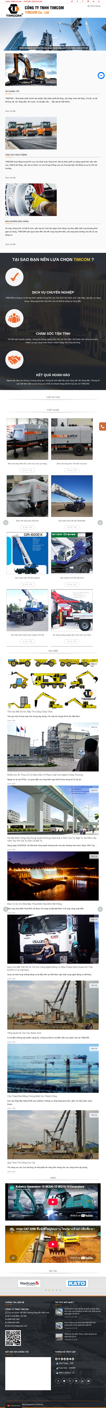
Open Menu (95, 6)
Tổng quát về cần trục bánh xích (24, 1033)
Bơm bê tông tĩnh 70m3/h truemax (72, 463)
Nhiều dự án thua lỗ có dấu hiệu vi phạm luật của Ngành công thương (45, 775)
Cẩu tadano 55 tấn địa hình (72, 578)
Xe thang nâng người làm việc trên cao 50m (72, 635)
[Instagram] (76, 1380)
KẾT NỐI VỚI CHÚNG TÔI (17, 1352)
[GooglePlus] (70, 1380)
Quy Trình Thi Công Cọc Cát (21, 1163)
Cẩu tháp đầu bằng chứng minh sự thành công (32, 1096)
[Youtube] (88, 1380)
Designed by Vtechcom (34, 1405)
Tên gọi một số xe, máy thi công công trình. (30, 711)
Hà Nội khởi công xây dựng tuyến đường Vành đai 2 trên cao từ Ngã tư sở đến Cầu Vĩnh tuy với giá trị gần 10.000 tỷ (82, 1311)
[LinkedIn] (82, 1380)
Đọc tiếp (28, 470)
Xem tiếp (11, 720)
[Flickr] (64, 1380)
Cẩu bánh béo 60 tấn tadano (27, 578)
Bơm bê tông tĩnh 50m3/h (27, 521)
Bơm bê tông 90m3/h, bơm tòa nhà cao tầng (27, 463)
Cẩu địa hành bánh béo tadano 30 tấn (27, 635)
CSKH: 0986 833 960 (13, 1)
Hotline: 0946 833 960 (33, 1)
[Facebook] (58, 1380)
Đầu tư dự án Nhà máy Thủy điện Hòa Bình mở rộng (34, 904)
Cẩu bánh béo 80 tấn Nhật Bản (72, 521)
